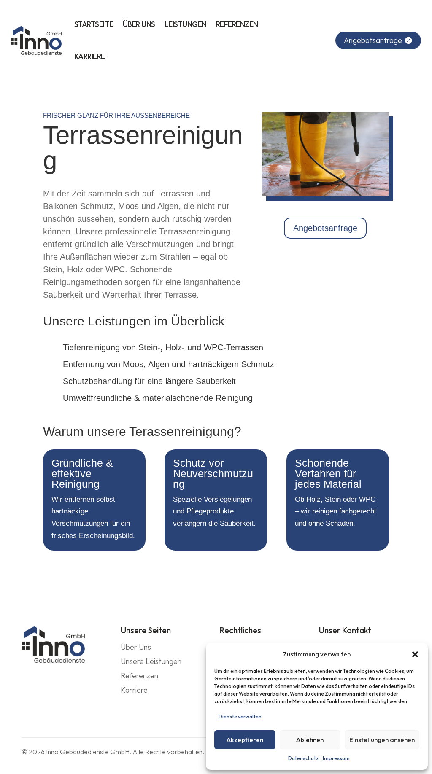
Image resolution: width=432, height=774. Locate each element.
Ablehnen (310, 740)
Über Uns (139, 24)
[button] (415, 654)
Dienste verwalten (240, 716)
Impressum (336, 758)
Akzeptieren (245, 740)
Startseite (93, 24)
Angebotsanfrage (373, 40)
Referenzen (237, 24)
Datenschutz (303, 758)
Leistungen (186, 24)
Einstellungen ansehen (382, 740)
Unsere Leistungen (151, 661)
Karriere (89, 56)
